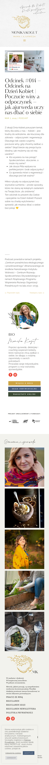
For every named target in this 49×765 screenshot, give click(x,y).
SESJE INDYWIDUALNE (24, 389)
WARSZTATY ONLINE (24, 394)
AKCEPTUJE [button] (28, 753)
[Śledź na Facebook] (10, 375)
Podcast (23, 118)
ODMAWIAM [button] (11, 758)
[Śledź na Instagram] (15, 375)
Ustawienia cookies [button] (13, 753)
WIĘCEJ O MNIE (24, 383)
